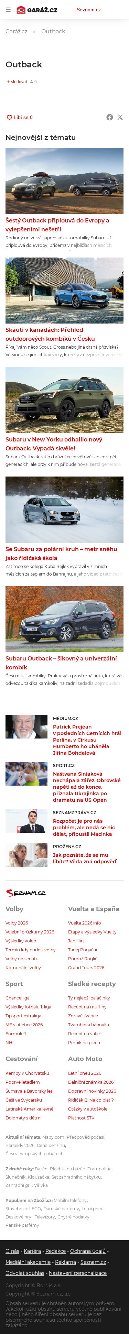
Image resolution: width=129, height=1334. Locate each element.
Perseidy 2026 (20, 1145)
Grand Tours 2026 (86, 967)
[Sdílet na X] (120, 117)
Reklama (65, 1262)
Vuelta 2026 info (84, 923)
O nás (12, 1251)
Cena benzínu (51, 1145)
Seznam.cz (89, 9)
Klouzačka (38, 1177)
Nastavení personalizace (78, 1273)
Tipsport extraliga (23, 1015)
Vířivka (41, 1185)
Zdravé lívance (83, 1015)
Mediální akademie (28, 1262)
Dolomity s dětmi (24, 1117)
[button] (64, 181)
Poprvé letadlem (23, 1082)
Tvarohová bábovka (88, 1024)
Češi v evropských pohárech (35, 1153)
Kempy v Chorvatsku (27, 1073)
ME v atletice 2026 (24, 1024)
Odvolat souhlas (25, 1273)
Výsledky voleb (21, 940)
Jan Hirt (76, 940)
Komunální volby (23, 967)
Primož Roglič (82, 958)
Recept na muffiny (87, 1006)
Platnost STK (81, 1117)
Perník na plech (84, 1042)
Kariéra (32, 1251)
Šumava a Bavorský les (29, 1091)
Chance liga (18, 997)
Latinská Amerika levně (29, 1109)
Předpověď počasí (85, 1137)
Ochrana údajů (88, 1251)
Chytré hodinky (73, 1217)
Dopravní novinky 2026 (92, 1091)
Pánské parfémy (22, 1225)
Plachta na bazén (67, 1168)
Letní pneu (93, 1208)
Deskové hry (19, 1217)
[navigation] (8, 9)
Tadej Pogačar (83, 949)
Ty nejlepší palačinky (89, 997)
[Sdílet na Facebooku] (109, 117)
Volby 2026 (17, 923)
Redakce (55, 1251)
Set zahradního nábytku (76, 1177)
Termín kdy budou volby (31, 949)
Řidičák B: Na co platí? (91, 1100)
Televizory (45, 1217)
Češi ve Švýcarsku (24, 1100)
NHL (10, 1042)
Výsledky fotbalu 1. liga (28, 1006)
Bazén (41, 1168)
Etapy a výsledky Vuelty (92, 931)
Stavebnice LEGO (23, 1208)
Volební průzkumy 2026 (30, 931)
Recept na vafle (84, 1033)
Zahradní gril (19, 1185)
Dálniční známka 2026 (91, 1082)
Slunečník (15, 1177)
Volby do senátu (22, 958)
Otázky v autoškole (87, 1109)
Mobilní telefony (70, 1200)
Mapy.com (53, 1137)
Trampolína (99, 1168)
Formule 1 (16, 1033)
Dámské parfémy (61, 1208)
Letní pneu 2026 (84, 1073)
